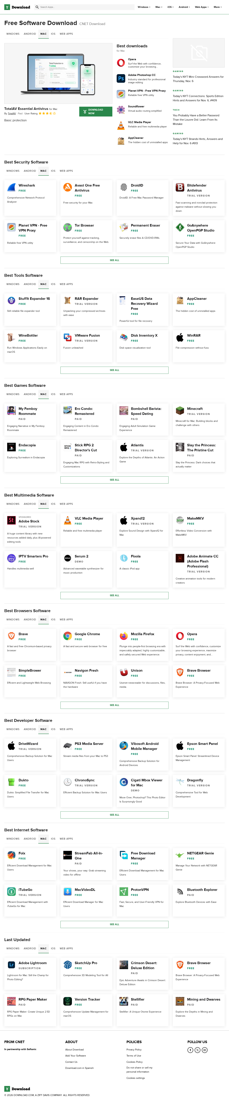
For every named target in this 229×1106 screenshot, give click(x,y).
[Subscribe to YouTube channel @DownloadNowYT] (205, 1050)
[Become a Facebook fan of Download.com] (190, 1050)
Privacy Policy (134, 1049)
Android (183, 7)
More (217, 7)
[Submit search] (37, 7)
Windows (143, 7)
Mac (157, 7)
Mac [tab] (43, 33)
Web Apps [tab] (66, 33)
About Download (74, 1049)
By (10, 113)
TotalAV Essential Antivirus (30, 109)
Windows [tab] (13, 33)
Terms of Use (133, 1055)
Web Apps (201, 7)
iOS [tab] (53, 33)
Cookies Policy (134, 1061)
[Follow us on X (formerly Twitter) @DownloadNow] (197, 1050)
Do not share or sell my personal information (139, 1069)
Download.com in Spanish (79, 1068)
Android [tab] (30, 33)
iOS (169, 7)
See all (114, 260)
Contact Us (71, 1061)
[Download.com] (17, 7)
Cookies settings (135, 1078)
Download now (95, 111)
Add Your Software (75, 1055)
